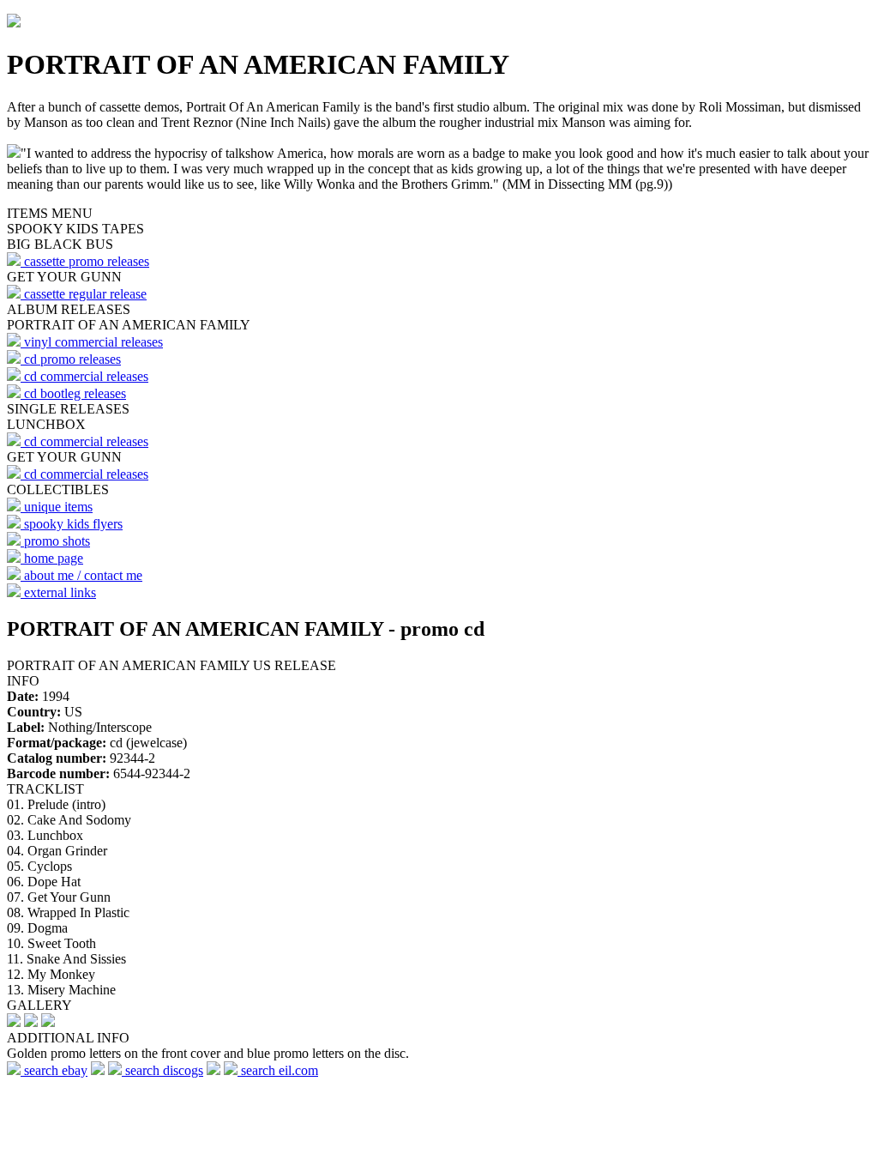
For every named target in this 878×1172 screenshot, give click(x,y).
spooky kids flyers (72, 524)
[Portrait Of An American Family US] (14, 1022)
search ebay (54, 1070)
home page (52, 558)
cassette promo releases (85, 261)
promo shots (55, 541)
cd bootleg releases (73, 393)
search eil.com (278, 1070)
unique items (57, 506)
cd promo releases (71, 359)
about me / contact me (81, 575)
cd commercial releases (84, 376)
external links (58, 592)
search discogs (162, 1070)
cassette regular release (84, 294)
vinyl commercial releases (92, 342)
